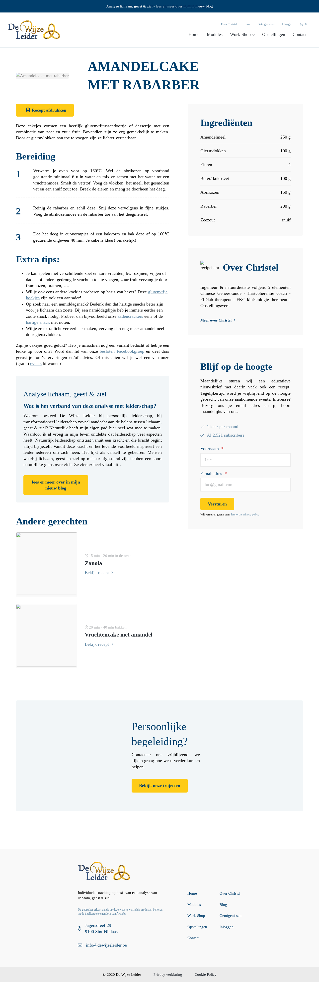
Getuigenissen (266, 24)
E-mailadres (213, 473)
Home (193, 34)
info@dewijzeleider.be (106, 945)
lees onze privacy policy (245, 514)
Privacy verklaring (168, 975)
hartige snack (38, 322)
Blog (247, 24)
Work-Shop (241, 34)
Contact (300, 34)
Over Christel (229, 24)
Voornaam (212, 448)
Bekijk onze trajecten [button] (159, 785)
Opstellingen (273, 34)
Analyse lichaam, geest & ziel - (159, 6)
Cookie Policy (206, 975)
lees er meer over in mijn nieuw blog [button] (56, 485)
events (36, 363)
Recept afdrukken (48, 110)
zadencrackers (130, 316)
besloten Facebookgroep (122, 351)
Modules (215, 34)
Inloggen (287, 24)
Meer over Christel (216, 320)
